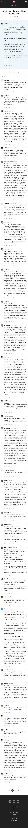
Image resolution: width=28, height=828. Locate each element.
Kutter (6, 524)
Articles (12, 820)
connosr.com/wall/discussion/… (12, 536)
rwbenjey (7, 470)
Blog (16, 820)
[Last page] (23, 76)
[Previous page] (17, 76)
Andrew (6, 609)
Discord (14, 814)
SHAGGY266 (7, 80)
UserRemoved (8, 203)
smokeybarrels (8, 161)
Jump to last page (14, 72)
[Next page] (20, 76)
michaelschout (8, 148)
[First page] (14, 76)
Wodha (6, 480)
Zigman (6, 683)
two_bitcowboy (8, 547)
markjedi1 (7, 512)
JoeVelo (6, 111)
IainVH (6, 24)
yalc (5, 597)
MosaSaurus (7, 579)
